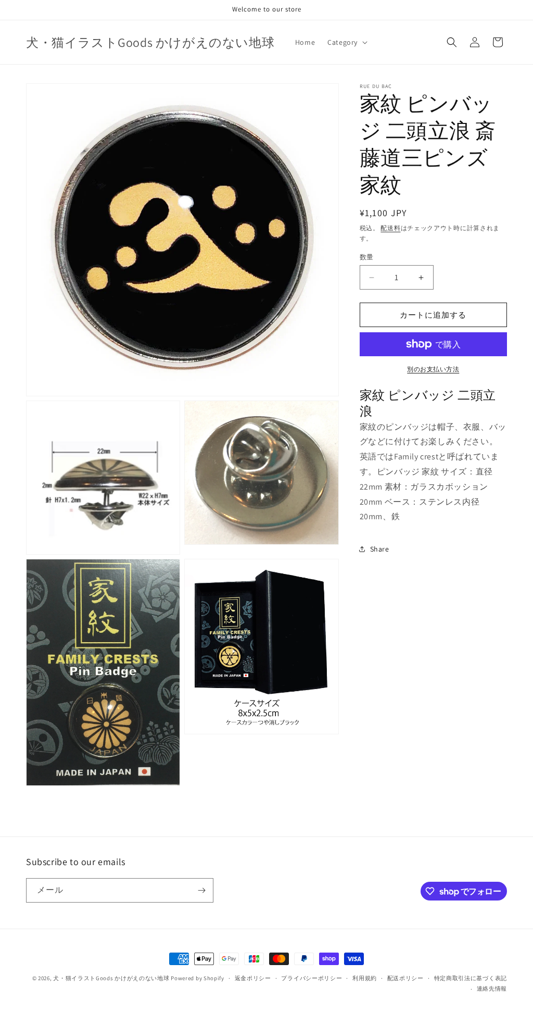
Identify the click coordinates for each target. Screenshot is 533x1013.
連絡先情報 (492, 988)
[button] (346, 42)
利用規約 (364, 978)
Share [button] (379, 549)
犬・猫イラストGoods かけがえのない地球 (111, 978)
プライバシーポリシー (311, 978)
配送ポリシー (405, 978)
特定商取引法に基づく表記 (470, 978)
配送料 (390, 228)
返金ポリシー (253, 978)
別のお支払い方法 (433, 369)
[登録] (201, 890)
